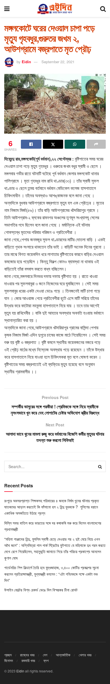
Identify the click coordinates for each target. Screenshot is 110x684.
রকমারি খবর (28, 660)
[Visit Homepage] (55, 8)
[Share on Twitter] (53, 144)
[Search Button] (103, 8)
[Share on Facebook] (31, 144)
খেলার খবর (85, 654)
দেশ (45, 654)
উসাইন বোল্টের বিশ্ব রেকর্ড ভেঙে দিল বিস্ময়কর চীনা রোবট (41, 590)
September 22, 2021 (57, 61)
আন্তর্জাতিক (63, 654)
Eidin (26, 61)
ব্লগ (46, 660)
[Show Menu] (7, 8)
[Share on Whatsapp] (75, 144)
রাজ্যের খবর (27, 654)
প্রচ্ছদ (8, 654)
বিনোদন (8, 660)
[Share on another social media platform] (96, 144)
